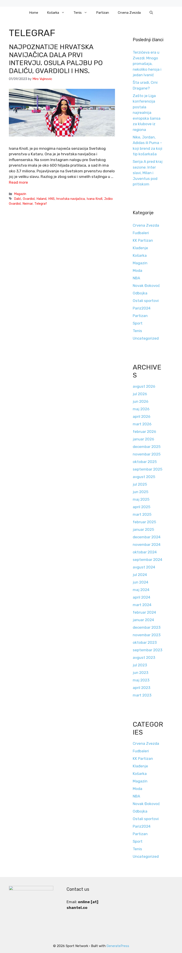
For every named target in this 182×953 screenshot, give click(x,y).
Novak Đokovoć (146, 285)
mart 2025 (142, 514)
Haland (41, 199)
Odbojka (140, 293)
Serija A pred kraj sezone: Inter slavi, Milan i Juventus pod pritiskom (147, 172)
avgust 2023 (144, 657)
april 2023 (141, 687)
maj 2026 (141, 409)
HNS (51, 199)
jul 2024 (140, 574)
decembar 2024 (146, 537)
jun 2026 (140, 401)
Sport (137, 323)
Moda (137, 270)
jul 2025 (140, 484)
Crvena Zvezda (129, 13)
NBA (136, 278)
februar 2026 (144, 431)
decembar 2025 (146, 446)
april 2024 (141, 597)
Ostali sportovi (146, 300)
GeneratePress (118, 946)
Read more (18, 182)
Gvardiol (29, 199)
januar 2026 (143, 439)
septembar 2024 (147, 559)
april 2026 (141, 416)
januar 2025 (143, 529)
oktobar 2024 (145, 552)
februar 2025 (144, 522)
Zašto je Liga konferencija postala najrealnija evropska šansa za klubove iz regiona (146, 112)
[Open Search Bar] (151, 13)
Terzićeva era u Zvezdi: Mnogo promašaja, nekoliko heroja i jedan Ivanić (147, 63)
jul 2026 (140, 394)
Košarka (53, 13)
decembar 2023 (146, 627)
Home (33, 13)
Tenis (77, 13)
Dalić (17, 199)
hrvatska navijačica (70, 199)
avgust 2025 (144, 477)
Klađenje (140, 248)
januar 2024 (143, 620)
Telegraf (40, 204)
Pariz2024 (141, 308)
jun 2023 (140, 672)
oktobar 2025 (145, 461)
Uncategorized (146, 338)
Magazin (20, 194)
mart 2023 (142, 695)
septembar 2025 (147, 469)
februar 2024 (144, 612)
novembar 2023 (146, 635)
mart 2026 (142, 424)
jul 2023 (140, 665)
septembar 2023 (147, 650)
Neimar (27, 204)
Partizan (102, 13)
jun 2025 (140, 492)
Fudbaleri (141, 233)
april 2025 (141, 507)
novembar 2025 (146, 454)
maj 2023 (141, 680)
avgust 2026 (144, 386)
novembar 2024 (146, 544)
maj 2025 (141, 499)
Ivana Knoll (94, 199)
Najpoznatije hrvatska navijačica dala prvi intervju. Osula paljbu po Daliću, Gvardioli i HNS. (56, 59)
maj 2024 (141, 589)
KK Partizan (143, 240)
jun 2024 (140, 582)
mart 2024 (142, 605)
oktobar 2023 (145, 642)
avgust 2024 (144, 567)
